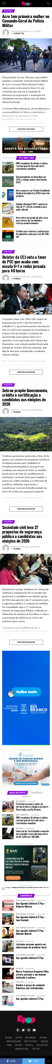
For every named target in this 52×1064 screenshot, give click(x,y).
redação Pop (18, 33)
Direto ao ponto (30, 1041)
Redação (17, 279)
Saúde (9, 1045)
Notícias (8, 1037)
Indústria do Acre (14, 1041)
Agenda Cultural (21, 1048)
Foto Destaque (42, 1045)
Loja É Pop (36, 1048)
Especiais (43, 1037)
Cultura (18, 1045)
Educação (44, 1041)
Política (18, 1037)
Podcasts (29, 1045)
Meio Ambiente (30, 1037)
